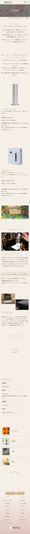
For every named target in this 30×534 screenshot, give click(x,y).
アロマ (12, 472)
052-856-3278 (5, 386)
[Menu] (27, 2)
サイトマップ (22, 523)
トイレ (17, 472)
